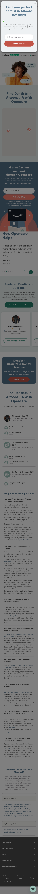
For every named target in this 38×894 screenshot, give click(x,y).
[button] (19, 44)
